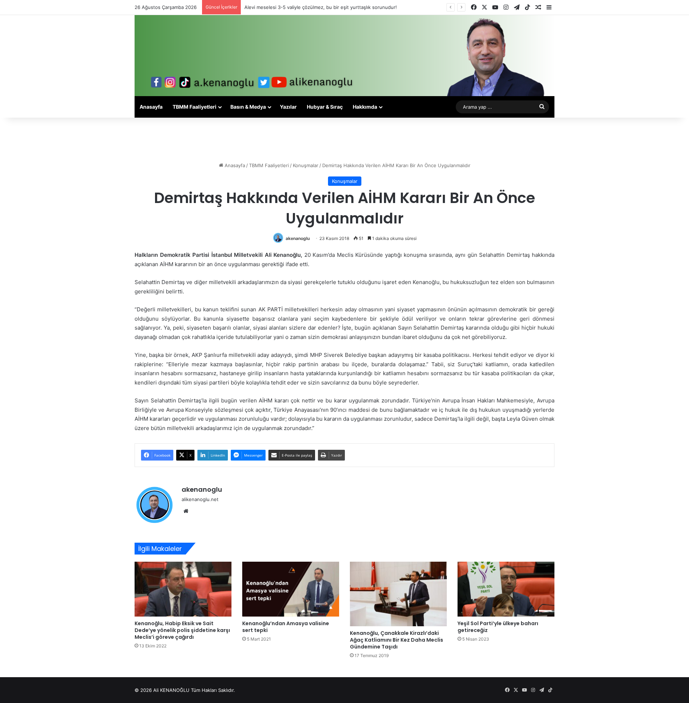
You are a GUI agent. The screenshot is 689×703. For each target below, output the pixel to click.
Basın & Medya (248, 107)
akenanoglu (298, 238)
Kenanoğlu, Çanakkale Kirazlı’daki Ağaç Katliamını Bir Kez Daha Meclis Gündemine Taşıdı (396, 639)
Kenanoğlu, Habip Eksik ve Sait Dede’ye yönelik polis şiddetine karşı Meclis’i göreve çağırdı (182, 630)
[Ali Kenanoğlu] (344, 55)
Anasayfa (151, 107)
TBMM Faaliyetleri (194, 107)
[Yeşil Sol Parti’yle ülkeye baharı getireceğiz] (506, 589)
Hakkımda (365, 107)
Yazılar (288, 107)
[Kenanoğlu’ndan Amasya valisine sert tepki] (290, 589)
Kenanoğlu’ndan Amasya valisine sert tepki (285, 627)
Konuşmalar (305, 165)
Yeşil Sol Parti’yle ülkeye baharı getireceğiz (498, 627)
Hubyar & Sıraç (325, 107)
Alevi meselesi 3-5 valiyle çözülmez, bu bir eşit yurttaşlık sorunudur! (320, 7)
